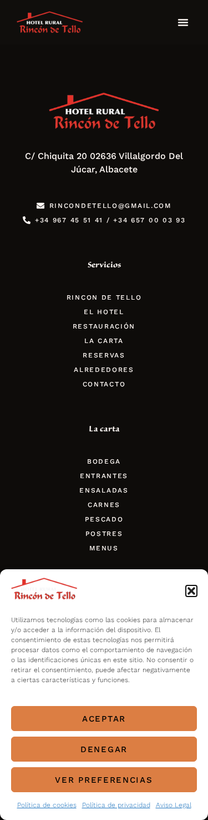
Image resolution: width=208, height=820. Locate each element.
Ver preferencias (104, 780)
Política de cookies (47, 805)
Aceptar (104, 719)
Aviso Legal (173, 805)
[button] (191, 591)
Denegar (104, 749)
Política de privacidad (116, 805)
